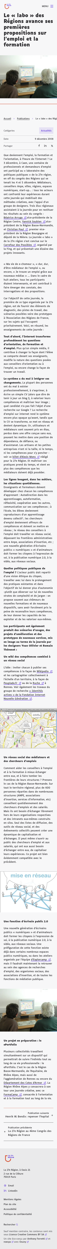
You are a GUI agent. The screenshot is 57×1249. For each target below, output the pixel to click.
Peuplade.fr (12, 683)
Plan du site (10, 1204)
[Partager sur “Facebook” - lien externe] (39, 146)
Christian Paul (17, 229)
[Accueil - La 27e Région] (8, 6)
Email (11, 1186)
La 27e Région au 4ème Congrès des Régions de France (29, 1131)
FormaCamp (13, 1094)
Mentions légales (12, 1199)
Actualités (46, 131)
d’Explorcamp (41, 959)
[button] (28, 76)
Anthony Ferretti (36, 1239)
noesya (7, 1242)
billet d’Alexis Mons (26, 457)
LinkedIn (12, 1191)
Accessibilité (10, 1209)
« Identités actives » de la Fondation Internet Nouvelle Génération (24, 695)
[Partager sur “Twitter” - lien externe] (52, 146)
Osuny (22, 1242)
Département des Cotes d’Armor (25, 1083)
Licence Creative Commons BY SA (26, 1235)
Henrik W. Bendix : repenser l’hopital (27, 1115)
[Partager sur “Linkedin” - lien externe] (45, 146)
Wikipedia (44, 671)
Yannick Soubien (33, 221)
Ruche (38, 683)
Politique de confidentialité (18, 1214)
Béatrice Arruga (15, 217)
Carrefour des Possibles (20, 245)
